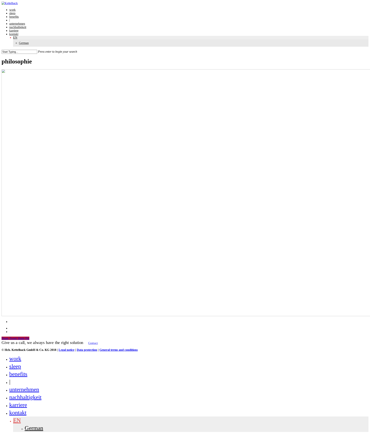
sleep (15, 366)
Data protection (87, 349)
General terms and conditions (118, 349)
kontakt (17, 412)
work (15, 358)
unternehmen (24, 389)
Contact (93, 343)
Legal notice (66, 349)
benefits (18, 374)
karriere (18, 405)
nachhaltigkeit (25, 397)
